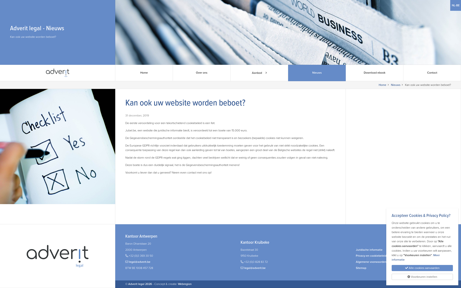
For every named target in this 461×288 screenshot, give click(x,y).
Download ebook (374, 73)
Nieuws (317, 73)
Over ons (201, 73)
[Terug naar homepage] (57, 73)
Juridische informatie (369, 250)
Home (144, 73)
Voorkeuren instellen (423, 277)
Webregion (185, 284)
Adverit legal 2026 (140, 284)
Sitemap (361, 268)
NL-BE (456, 5)
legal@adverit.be (139, 262)
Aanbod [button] (257, 73)
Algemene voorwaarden (371, 262)
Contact (432, 73)
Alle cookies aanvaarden (424, 268)
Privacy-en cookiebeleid (371, 256)
